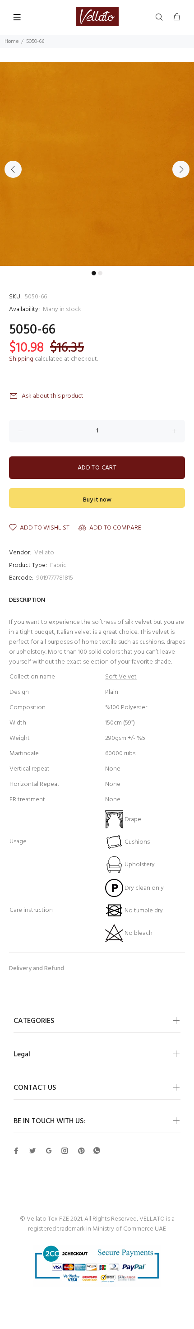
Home (11, 41)
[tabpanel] (97, 164)
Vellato (44, 553)
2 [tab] (100, 273)
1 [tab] (94, 273)
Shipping (21, 359)
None (112, 800)
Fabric (58, 565)
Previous (13, 169)
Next (180, 169)
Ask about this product (52, 396)
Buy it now (97, 500)
